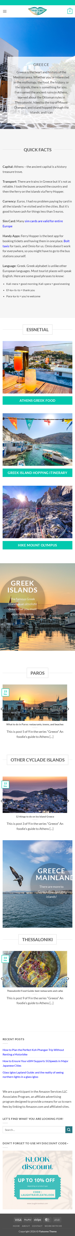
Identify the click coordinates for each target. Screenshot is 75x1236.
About (26, 1226)
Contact (37, 1226)
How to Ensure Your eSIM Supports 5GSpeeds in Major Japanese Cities (35, 1063)
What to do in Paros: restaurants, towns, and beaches (34, 724)
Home (16, 1226)
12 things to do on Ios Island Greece (35, 816)
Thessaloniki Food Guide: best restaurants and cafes (35, 990)
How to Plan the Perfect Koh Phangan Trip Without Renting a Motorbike (33, 1052)
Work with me (53, 1226)
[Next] (68, 716)
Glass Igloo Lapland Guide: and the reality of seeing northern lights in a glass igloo (33, 1075)
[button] (5, 11)
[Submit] (68, 1129)
